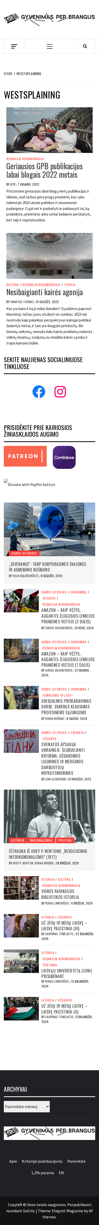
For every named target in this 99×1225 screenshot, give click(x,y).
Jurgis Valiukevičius (59, 628)
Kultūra (12, 284)
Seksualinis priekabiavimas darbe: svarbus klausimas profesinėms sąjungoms (66, 707)
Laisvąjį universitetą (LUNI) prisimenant (66, 973)
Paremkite (76, 1161)
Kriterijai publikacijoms (42, 1161)
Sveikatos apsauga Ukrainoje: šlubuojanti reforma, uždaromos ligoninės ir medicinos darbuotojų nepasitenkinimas (63, 758)
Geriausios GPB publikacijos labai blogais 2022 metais (44, 170)
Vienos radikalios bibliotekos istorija (60, 894)
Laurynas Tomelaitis (59, 934)
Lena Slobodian (56, 779)
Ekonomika (79, 592)
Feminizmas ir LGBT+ (58, 695)
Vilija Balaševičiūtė (26, 576)
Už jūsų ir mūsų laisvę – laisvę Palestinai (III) (64, 926)
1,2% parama (42, 1172)
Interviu (49, 598)
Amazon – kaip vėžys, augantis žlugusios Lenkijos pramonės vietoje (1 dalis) (68, 659)
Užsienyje (50, 738)
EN (61, 1172)
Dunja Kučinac (55, 718)
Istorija (17, 840)
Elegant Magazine (67, 1210)
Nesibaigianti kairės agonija (44, 292)
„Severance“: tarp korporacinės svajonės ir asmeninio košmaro (47, 567)
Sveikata (77, 732)
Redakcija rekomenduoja (25, 158)
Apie (13, 1161)
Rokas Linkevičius (57, 903)
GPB (13, 184)
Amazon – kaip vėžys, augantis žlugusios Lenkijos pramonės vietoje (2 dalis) (68, 616)
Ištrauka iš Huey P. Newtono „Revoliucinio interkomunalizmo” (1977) (48, 854)
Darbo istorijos (24, 553)
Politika (65, 840)
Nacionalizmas (41, 840)
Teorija (69, 284)
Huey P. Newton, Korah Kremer (33, 863)
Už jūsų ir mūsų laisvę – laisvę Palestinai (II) (64, 1009)
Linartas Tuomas (22, 302)
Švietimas (50, 965)
